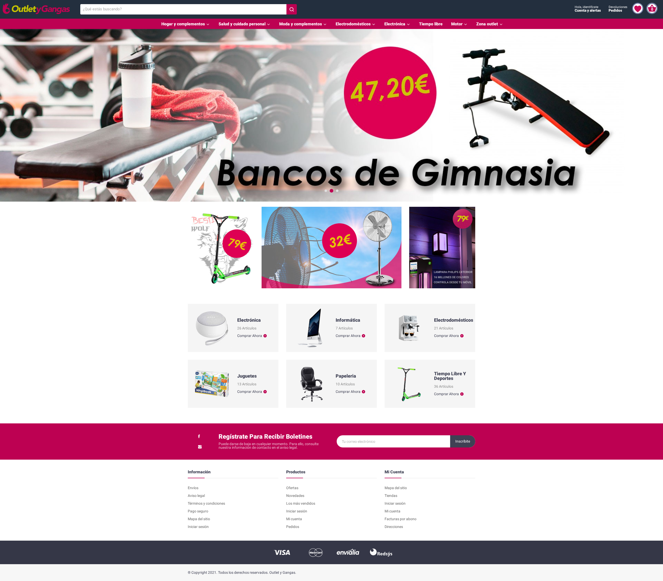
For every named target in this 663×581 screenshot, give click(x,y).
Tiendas (391, 496)
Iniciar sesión (198, 527)
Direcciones (394, 527)
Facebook (199, 436)
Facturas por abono (400, 519)
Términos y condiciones (206, 503)
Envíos (193, 488)
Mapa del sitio (199, 519)
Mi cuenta (294, 519)
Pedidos (292, 527)
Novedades (295, 496)
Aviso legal (196, 496)
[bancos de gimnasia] (331, 115)
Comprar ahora (249, 336)
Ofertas (292, 488)
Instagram (200, 447)
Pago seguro (198, 511)
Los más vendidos (300, 503)
